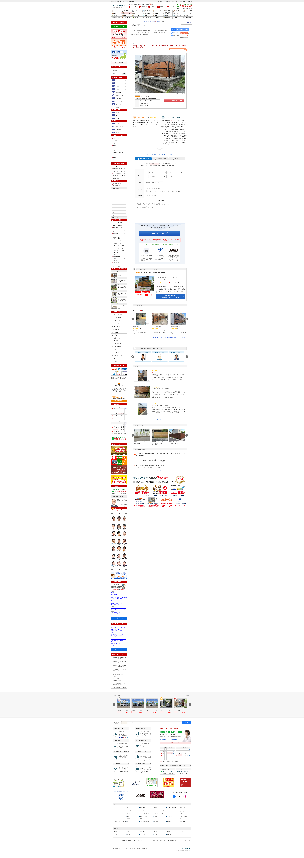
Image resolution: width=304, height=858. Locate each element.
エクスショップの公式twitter (179, 796)
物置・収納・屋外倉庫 (116, 15)
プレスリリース (116, 352)
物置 (114, 290)
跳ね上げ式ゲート (147, 11)
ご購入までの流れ (116, 317)
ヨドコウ (129, 834)
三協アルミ (116, 143)
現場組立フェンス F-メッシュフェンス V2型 (119, 662)
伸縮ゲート (137, 11)
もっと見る (159, 419)
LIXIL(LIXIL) (142, 831)
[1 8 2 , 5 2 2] (119, 35)
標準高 (119, 112)
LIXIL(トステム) (117, 831)
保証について (174, 1)
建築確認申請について (118, 355)
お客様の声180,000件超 (171, 7)
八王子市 (158, 21)
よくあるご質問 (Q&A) (118, 332)
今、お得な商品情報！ (119, 450)
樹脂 (119, 132)
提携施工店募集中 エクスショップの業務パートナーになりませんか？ (185, 782)
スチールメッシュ (119, 129)
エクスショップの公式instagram (184, 796)
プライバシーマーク (121, 796)
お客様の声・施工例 (126, 840)
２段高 (119, 118)
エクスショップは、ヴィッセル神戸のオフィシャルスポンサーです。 (157, 795)
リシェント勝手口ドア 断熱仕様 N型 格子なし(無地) (119, 683)
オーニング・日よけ (188, 13)
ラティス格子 (119, 92)
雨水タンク (129, 821)
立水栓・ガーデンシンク (159, 810)
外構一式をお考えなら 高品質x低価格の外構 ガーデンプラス (118, 782)
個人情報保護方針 (116, 343)
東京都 (153, 21)
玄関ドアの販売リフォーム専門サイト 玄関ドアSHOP (135, 782)
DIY (141, 824)
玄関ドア (169, 821)
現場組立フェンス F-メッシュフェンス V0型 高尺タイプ (119, 673)
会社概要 (114, 349)
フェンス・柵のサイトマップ (119, 266)
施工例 (149, 21)
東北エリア (114, 194)
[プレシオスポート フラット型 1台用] (152, 705)
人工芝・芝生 (156, 824)
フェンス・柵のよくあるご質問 (119, 230)
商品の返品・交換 (116, 326)
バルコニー (126, 15)
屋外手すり (147, 13)
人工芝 (137, 18)
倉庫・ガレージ (183, 813)
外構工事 (178, 18)
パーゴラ (137, 15)
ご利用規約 (115, 340)
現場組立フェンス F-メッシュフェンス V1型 (119, 669)
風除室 (167, 15)
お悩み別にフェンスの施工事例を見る (119, 259)
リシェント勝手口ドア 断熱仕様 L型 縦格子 (119, 687)
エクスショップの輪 (119, 479)
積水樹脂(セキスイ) (118, 152)
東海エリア (114, 200)
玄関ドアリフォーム (126, 18)
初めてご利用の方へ (117, 314)
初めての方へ (116, 840)
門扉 (137, 13)
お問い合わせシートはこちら (184, 773)
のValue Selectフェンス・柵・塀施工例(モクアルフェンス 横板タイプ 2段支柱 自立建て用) (160, 46)
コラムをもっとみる (119, 649)
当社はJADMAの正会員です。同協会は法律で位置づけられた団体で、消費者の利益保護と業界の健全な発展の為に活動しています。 (173, 258)
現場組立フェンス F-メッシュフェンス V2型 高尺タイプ (119, 658)
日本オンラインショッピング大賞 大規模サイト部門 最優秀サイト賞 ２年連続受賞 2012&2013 (168, 782)
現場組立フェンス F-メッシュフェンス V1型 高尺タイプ (119, 666)
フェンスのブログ (117, 240)
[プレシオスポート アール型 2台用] (137, 705)
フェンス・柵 (126, 13)
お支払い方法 (167, 1)
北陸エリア (114, 203)
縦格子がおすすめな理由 (119, 250)
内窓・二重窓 (116, 18)
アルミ (119, 123)
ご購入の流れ (160, 1)
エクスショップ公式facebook (174, 796)
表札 (178, 13)
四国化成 (115, 145)
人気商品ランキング (117, 256)
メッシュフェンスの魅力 (119, 245)
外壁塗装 (156, 821)
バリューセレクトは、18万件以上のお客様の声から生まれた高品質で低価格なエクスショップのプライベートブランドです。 (119, 390)
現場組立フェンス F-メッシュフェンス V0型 (119, 677)
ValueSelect (169, 834)
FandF (114, 157)
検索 (124, 74)
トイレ (168, 824)
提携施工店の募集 (116, 346)
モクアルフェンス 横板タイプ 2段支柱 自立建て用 (145, 98)
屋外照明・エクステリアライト (119, 822)
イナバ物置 (116, 834)
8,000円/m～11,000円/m (119, 168)
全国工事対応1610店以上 (143, 7)
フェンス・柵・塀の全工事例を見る (117, 184)
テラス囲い (178, 11)
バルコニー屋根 (188, 11)
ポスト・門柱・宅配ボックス (167, 13)
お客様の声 (115, 335)
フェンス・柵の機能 (117, 222)
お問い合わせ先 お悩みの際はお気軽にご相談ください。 (175, 765)
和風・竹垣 (119, 104)
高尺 (119, 115)
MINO (114, 155)
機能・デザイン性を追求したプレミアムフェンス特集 (119, 234)
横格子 (119, 89)
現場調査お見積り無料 (152, 7)
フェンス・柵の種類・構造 (118, 225)
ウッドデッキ (116, 13)
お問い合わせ (189, 1)
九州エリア (114, 215)
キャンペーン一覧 (138, 840)
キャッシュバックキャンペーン (119, 460)
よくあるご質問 (182, 1)
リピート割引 (147, 840)
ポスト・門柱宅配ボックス (183, 811)
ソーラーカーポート (144, 821)
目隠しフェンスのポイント (119, 243)
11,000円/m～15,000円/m (119, 171)
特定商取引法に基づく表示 (159, 840)
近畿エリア (114, 206)
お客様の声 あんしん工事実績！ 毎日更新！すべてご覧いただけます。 (119, 34)
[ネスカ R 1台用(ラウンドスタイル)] (180, 705)
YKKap (121, 368)
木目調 (119, 83)
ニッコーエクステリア (158, 834)
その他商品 (167, 18)
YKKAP (115, 140)
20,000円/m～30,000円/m (119, 175)
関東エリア (114, 197)
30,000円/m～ (116, 178)
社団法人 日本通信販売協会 (141, 795)
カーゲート (115, 303)
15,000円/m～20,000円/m (119, 173)
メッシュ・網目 (119, 101)
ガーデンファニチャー (172, 819)
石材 (181, 819)
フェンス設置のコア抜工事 (119, 248)
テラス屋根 (167, 11)
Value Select (116, 148)
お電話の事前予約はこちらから (169, 739)
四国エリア (114, 209)
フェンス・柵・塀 (143, 21)
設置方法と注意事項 (117, 227)
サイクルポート (126, 11)
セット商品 (157, 18)
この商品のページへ (173, 100)
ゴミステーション (188, 15)
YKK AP (128, 831)
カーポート (116, 11)
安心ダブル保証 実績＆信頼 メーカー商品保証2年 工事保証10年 (119, 44)
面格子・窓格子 (157, 15)
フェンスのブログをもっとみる (119, 618)
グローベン (116, 159)
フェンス (173, 121)
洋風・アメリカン (119, 98)
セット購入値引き (119, 469)
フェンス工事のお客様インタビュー (119, 263)
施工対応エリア (116, 320)
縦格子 (119, 86)
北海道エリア (115, 191)
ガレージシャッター (157, 11)
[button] (126, 513)
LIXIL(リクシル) (117, 138)
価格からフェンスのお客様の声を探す (119, 253)
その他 (119, 107)
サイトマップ (115, 361)
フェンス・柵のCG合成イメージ (116, 238)
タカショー (116, 150)
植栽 (141, 819)
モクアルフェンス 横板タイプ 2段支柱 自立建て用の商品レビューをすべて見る (170, 337)
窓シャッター (147, 15)
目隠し (119, 80)
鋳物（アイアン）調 (119, 95)
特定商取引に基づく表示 (118, 338)
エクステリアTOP (134, 21)
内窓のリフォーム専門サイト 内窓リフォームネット (152, 782)
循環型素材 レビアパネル (118, 680)
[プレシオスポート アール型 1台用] (123, 705)
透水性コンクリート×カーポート (147, 18)
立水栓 (157, 13)
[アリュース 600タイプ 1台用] (166, 705)
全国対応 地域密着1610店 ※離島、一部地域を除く (119, 55)
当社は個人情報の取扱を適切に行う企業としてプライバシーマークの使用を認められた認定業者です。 (160, 257)
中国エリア (114, 212)
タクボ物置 (142, 834)
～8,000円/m (116, 166)
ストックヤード (178, 15)
